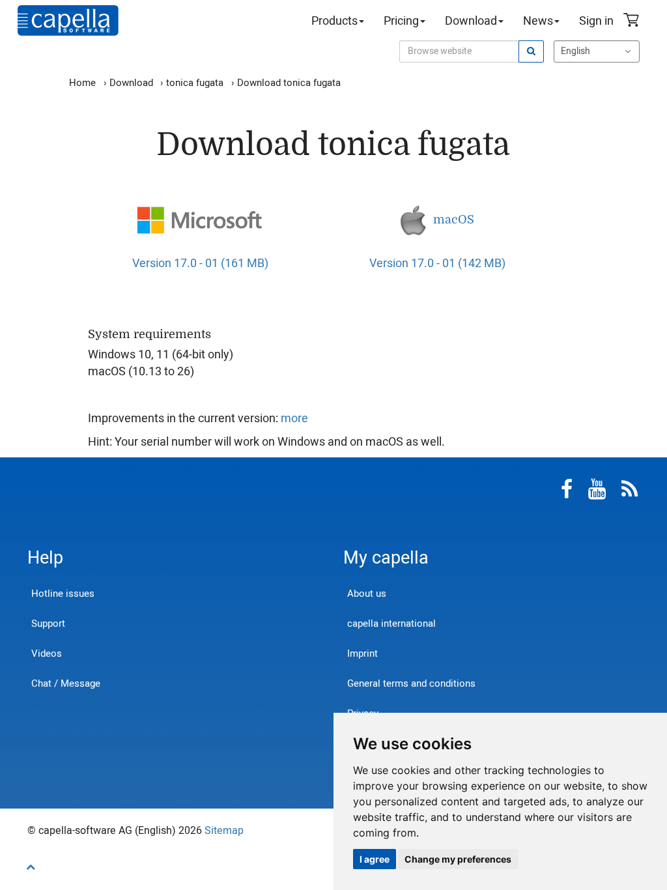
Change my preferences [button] (457, 859)
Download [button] (471, 21)
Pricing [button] (401, 21)
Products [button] (334, 21)
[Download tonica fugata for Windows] (200, 220)
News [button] (538, 21)
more (294, 418)
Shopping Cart (633, 21)
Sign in (596, 21)
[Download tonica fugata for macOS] (437, 300)
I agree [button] (375, 859)
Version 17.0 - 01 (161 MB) (200, 263)
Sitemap (224, 831)
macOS (450, 219)
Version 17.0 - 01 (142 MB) (437, 263)
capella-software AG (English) (68, 20)
